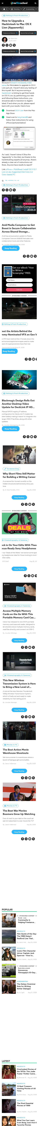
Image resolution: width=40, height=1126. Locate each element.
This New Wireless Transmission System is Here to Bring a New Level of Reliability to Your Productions (19, 687)
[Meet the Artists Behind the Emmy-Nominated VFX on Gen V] (19, 308)
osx (15, 180)
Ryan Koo (14, 38)
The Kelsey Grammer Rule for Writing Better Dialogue (26, 1052)
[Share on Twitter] (6, 45)
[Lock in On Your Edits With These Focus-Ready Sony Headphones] (19, 523)
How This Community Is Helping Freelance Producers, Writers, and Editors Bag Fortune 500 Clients (26, 990)
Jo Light (7, 889)
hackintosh (6, 93)
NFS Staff (5, 561)
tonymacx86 (22, 117)
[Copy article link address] (14, 45)
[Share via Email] (10, 45)
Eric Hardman (23, 1025)
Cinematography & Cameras (15, 540)
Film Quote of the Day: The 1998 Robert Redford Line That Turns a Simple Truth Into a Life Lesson (27, 1004)
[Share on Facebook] (3, 45)
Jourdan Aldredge (10, 244)
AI (6, 9)
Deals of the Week (13, 553)
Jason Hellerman (10, 763)
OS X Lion (19, 110)
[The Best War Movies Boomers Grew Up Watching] (19, 792)
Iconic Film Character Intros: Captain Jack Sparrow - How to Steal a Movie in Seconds (26, 1021)
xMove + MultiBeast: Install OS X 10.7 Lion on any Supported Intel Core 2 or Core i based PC (19, 172)
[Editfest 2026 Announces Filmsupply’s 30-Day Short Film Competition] (9, 1037)
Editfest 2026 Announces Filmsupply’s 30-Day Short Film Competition (26, 1038)
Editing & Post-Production (17, 15)
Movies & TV (12, 745)
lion (18, 180)
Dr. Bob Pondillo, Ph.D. (12, 490)
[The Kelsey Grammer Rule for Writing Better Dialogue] (9, 1053)
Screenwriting (30, 9)
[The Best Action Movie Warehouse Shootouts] (19, 731)
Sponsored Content (9, 347)
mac (6, 180)
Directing (16, 9)
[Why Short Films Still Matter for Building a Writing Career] (19, 454)
